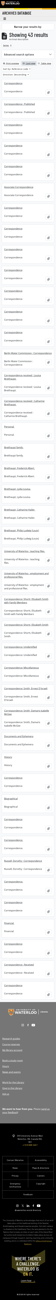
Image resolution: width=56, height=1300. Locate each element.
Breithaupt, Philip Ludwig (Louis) (21, 530)
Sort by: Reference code (16, 69)
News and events (11, 1072)
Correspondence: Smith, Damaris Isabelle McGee (26, 712)
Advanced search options (19, 54)
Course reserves (11, 1044)
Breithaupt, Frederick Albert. (19, 468)
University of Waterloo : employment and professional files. (26, 575)
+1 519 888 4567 (30, 1145)
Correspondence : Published (19, 104)
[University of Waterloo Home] (10, 4)
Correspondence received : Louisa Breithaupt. (22, 377)
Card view (30, 63)
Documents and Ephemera (18, 736)
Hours (5, 1066)
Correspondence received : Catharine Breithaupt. (24, 402)
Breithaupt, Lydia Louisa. (17, 489)
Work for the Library (13, 1082)
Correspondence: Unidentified (20, 647)
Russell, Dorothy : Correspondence (23, 860)
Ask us (5, 1094)
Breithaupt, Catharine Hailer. (19, 509)
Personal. (9, 426)
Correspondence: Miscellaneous (21, 667)
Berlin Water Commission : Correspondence (28, 353)
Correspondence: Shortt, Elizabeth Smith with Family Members (26, 601)
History (8, 757)
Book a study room (12, 1060)
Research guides (11, 1038)
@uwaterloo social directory (28, 1210)
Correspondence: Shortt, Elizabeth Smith (26, 624)
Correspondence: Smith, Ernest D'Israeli (25, 688)
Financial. (9, 923)
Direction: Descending (15, 74)
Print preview (12, 63)
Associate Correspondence (18, 187)
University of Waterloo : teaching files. (24, 551)
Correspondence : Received (19, 964)
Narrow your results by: (28, 26)
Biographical (11, 798)
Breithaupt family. (13, 447)
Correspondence (13, 83)
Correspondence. (13, 840)
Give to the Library (12, 1088)
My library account (12, 1050)
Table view (45, 63)
